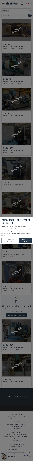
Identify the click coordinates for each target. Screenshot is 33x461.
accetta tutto (25, 240)
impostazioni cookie (9, 240)
